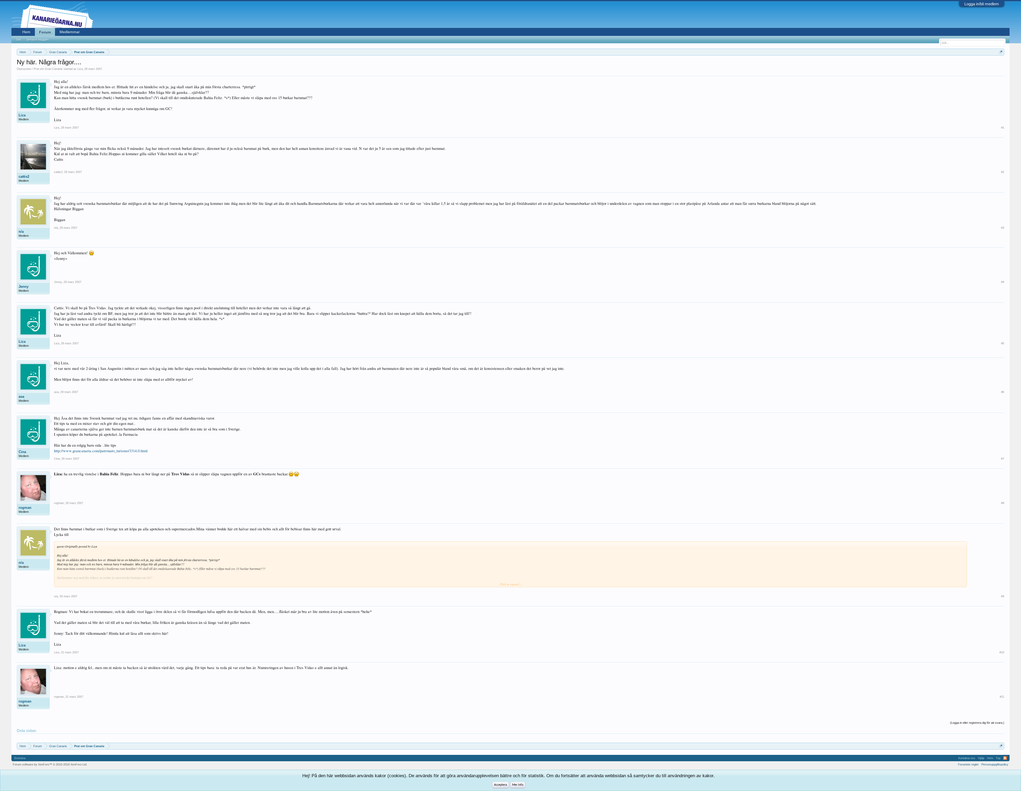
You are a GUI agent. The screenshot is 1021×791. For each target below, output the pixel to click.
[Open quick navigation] (1001, 52)
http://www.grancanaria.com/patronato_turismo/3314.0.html (101, 450)
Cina (22, 452)
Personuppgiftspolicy (994, 764)
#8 (1002, 503)
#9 (1002, 596)
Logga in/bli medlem (981, 4)
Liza (80, 68)
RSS (1005, 758)
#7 (1002, 458)
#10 (1001, 652)
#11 (1002, 696)
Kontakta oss (966, 758)
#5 (1002, 343)
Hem (26, 32)
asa (21, 397)
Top (998, 758)
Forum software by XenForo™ (50, 764)
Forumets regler (968, 764)
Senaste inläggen (38, 39)
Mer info (517, 784)
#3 (1002, 227)
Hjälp (981, 758)
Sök (18, 39)
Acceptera (500, 784)
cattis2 (24, 177)
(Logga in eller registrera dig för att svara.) (977, 722)
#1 (1002, 127)
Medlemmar (70, 32)
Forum (45, 32)
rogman (25, 508)
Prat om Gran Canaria (48, 68)
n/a (21, 232)
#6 (1002, 392)
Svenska (20, 758)
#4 (1002, 282)
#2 (1002, 172)
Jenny (23, 287)
